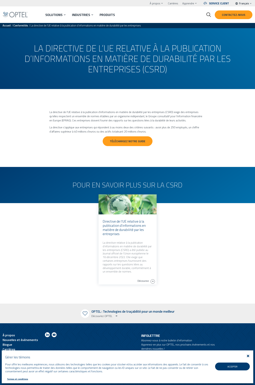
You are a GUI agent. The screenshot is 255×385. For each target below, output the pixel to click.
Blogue (7, 344)
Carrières (173, 3)
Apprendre (188, 3)
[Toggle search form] (208, 14)
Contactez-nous (233, 15)
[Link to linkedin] (47, 335)
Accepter (232, 366)
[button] (248, 356)
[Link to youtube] (54, 335)
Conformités (20, 25)
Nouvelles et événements (20, 340)
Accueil (7, 25)
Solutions (53, 14)
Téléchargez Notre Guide (127, 141)
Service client (219, 3)
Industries (81, 14)
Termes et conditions (17, 379)
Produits (107, 14)
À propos (155, 3)
